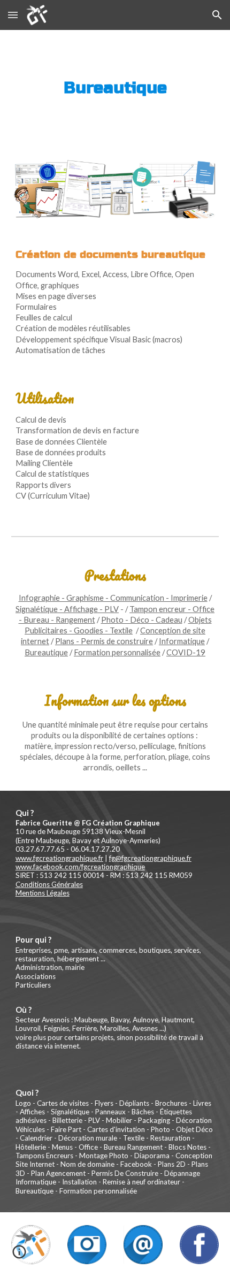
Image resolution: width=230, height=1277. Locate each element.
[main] (115, 88)
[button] (13, 14)
